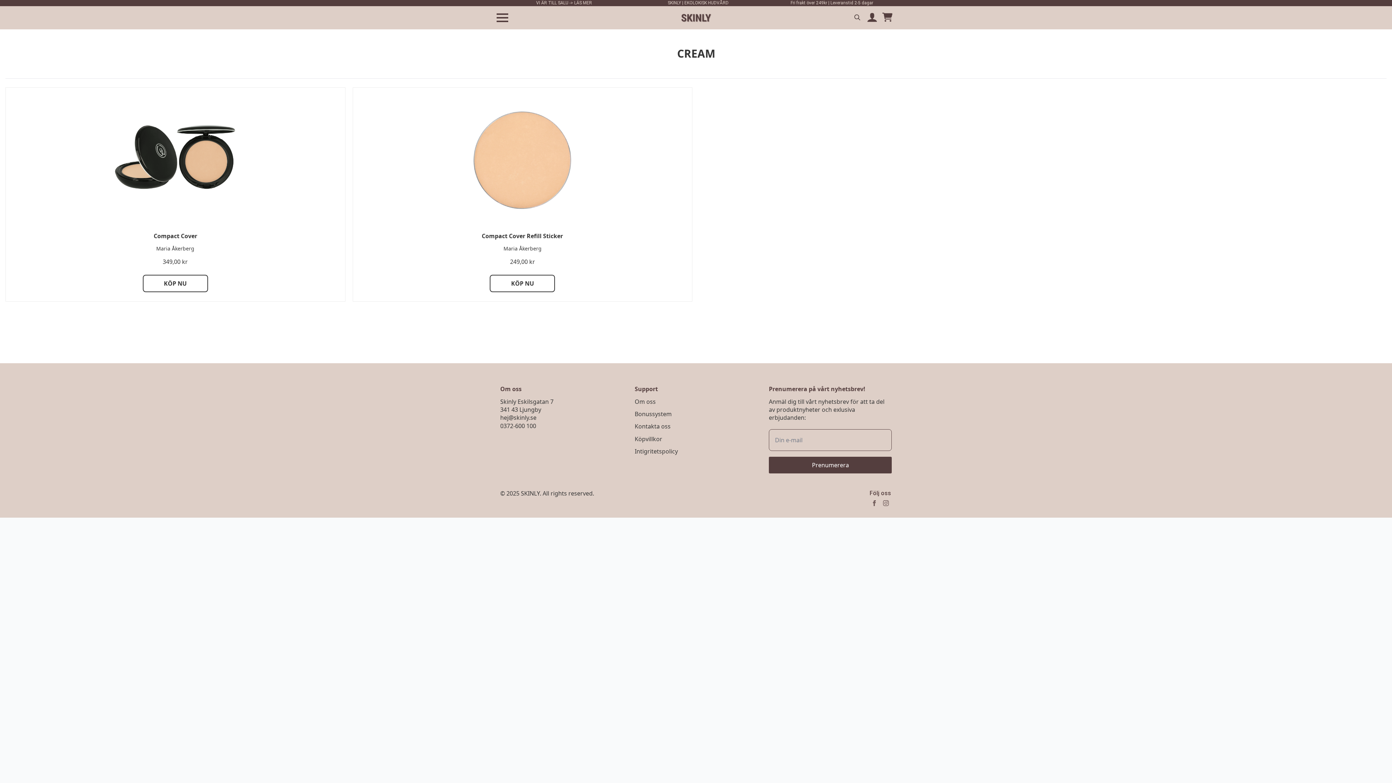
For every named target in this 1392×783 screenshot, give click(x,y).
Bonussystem (653, 414)
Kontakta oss (653, 426)
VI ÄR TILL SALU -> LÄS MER (564, 2)
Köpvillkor (648, 439)
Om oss (645, 402)
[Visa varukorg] (887, 18)
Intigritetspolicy (656, 451)
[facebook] (874, 503)
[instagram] (886, 503)
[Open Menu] (502, 18)
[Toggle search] (857, 17)
